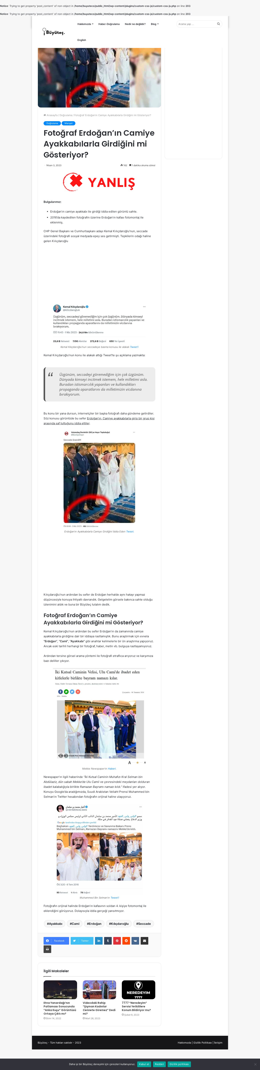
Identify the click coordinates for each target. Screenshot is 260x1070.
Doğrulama (66, 115)
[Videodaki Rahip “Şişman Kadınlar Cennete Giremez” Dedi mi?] (99, 989)
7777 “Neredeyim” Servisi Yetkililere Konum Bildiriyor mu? (136, 1006)
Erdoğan (95, 924)
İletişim (218, 1042)
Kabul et (144, 1064)
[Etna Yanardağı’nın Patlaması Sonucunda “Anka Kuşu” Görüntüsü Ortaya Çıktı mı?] (60, 989)
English (81, 39)
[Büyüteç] (54, 32)
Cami (75, 924)
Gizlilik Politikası (202, 1042)
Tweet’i (134, 346)
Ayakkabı (55, 924)
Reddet (159, 1064)
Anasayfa (51, 115)
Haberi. (112, 768)
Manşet (69, 123)
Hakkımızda (84, 23)
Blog (153, 23)
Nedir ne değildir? (135, 23)
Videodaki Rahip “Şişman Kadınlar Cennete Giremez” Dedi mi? (99, 1008)
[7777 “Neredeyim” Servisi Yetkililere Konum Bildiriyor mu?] (138, 989)
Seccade (144, 924)
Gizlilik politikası (179, 1064)
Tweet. (130, 531)
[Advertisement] (99, 275)
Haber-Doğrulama (109, 23)
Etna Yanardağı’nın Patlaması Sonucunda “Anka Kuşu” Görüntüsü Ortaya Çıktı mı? (60, 1008)
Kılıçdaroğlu (120, 924)
